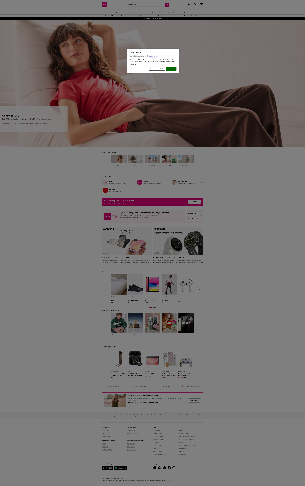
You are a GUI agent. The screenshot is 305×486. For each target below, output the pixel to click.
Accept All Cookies (171, 68)
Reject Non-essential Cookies (157, 68)
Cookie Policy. (153, 56)
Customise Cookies (134, 68)
